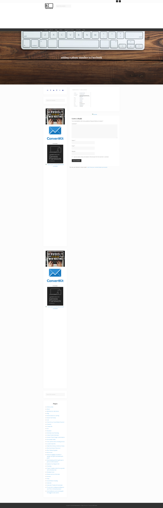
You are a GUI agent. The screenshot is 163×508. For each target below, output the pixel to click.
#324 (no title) (50, 407)
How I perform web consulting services (56, 441)
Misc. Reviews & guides (52, 450)
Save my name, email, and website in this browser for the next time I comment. (91, 157)
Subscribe (49, 483)
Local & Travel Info (51, 443)
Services (49, 476)
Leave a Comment (83, 89)
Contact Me (49, 426)
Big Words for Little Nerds (53, 411)
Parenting (49, 466)
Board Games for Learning (53, 415)
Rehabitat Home (50, 472)
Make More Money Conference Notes (55, 446)
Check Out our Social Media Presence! (55, 422)
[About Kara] (55, 174)
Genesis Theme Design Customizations (56, 437)
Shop (48, 478)
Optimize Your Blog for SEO (53, 464)
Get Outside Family (51, 439)
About (48, 409)
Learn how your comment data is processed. (97, 167)
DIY (48, 428)
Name (73, 140)
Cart (48, 420)
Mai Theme (95, 505)
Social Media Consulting (52, 480)
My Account (49, 452)
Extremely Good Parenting (53, 433)
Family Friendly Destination (53, 435)
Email (73, 146)
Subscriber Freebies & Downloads (54, 485)
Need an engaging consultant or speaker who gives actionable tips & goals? (55, 456)
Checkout (49, 424)
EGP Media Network (76, 505)
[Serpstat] (94, 114)
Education (49, 430)
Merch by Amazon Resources (53, 448)
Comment (74, 123)
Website (73, 151)
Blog (48, 413)
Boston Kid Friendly (51, 417)
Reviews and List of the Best (53, 474)
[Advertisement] (81, 19)
